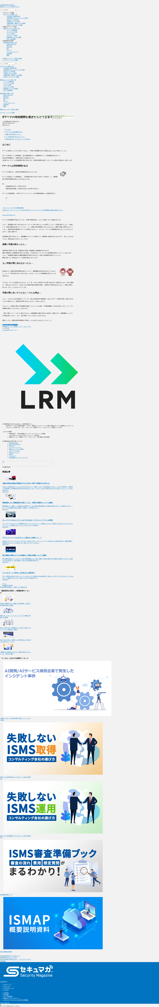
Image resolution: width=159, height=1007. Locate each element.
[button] (15, 330)
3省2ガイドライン (14, 452)
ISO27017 (9, 45)
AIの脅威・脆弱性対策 (13, 16)
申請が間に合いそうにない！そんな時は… (18, 139)
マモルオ (6, 990)
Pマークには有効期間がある (14, 132)
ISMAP (11, 454)
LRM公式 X (3, 981)
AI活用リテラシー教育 (13, 21)
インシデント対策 (12, 32)
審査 (8, 55)
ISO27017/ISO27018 (14, 444)
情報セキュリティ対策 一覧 (11, 28)
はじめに (8, 129)
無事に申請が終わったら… (14, 134)
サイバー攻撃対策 (12, 30)
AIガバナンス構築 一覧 (10, 14)
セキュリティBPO (14, 451)
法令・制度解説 (11, 39)
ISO (8, 48)
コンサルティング (8, 988)
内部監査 (9, 53)
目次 (3, 125)
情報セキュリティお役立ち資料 (12, 58)
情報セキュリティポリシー (11, 998)
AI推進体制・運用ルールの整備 (16, 23)
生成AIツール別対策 (13, 20)
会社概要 (6, 994)
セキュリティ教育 (12, 35)
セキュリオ (12, 456)
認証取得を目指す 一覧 (10, 42)
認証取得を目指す (7, 325)
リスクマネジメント (13, 52)
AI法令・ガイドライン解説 (15, 25)
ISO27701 (9, 47)
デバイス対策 (11, 33)
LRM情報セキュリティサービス (18, 457)
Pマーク (9, 50)
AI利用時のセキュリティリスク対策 (17, 18)
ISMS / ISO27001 (11, 44)
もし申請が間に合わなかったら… (16, 136)
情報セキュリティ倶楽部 (16, 449)
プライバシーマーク (15, 447)
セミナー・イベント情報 (10, 60)
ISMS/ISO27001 (13, 443)
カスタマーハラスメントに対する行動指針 (15, 1000)
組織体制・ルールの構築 (14, 37)
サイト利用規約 (8, 996)
